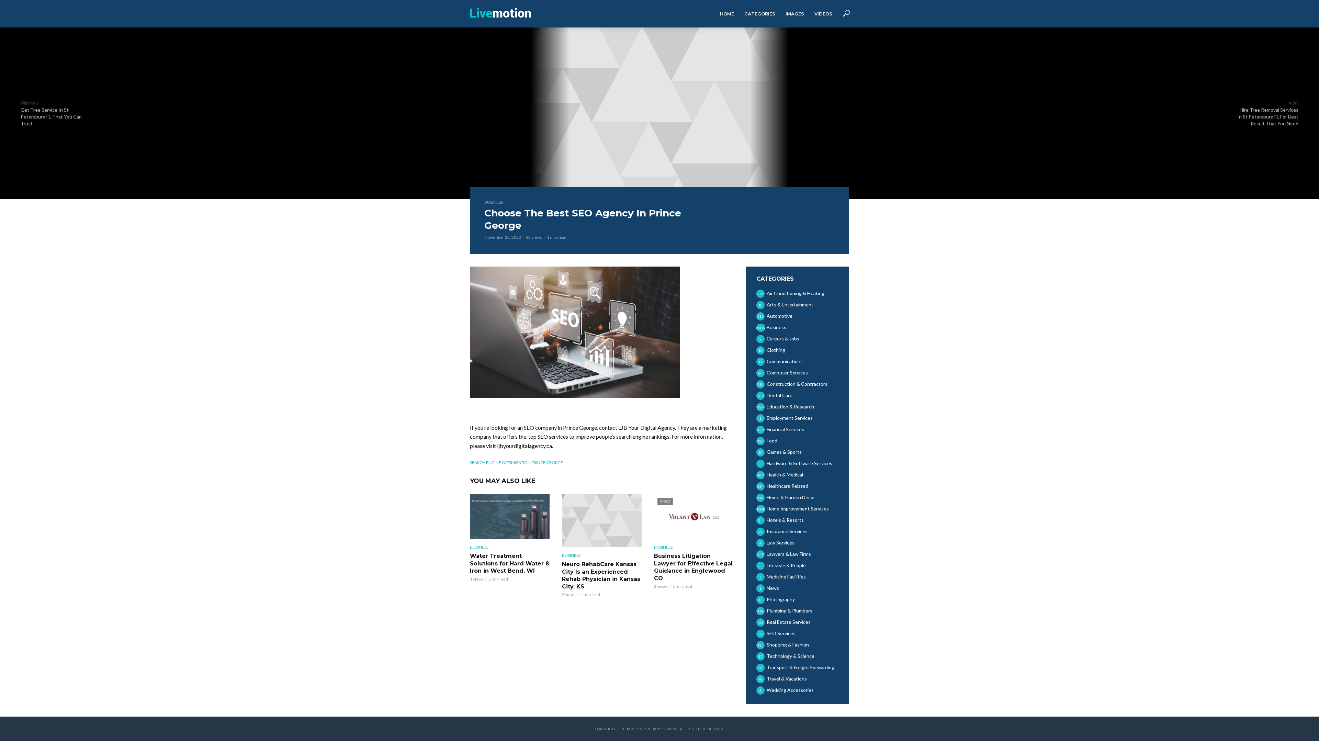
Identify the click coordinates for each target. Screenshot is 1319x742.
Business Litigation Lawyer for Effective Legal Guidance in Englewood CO (693, 567)
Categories (759, 13)
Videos (823, 13)
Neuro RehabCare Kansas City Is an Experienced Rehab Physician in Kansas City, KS (601, 575)
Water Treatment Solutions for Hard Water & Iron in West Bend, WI (510, 563)
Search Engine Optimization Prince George (516, 462)
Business (493, 202)
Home (727, 13)
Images (795, 13)
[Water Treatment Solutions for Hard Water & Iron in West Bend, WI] (510, 516)
